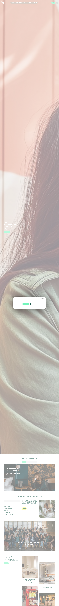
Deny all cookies (42, 298)
